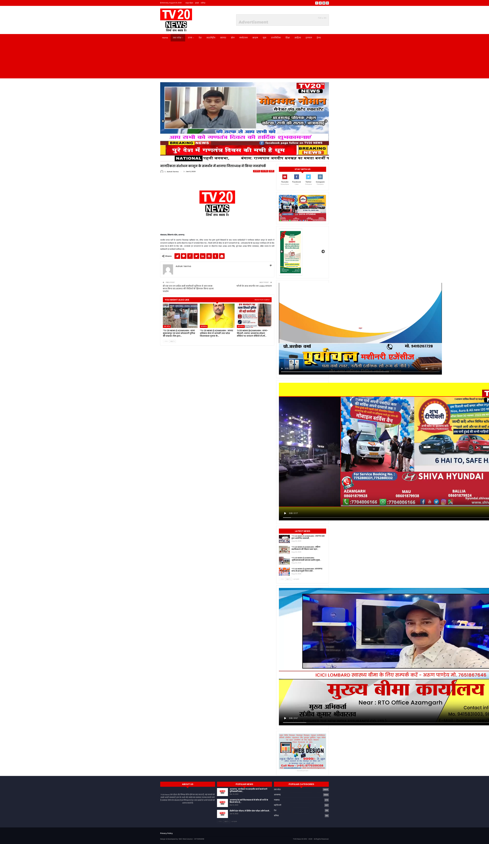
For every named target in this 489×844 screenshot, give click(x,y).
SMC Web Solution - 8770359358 (191, 839)
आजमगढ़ (256, 171)
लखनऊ (277, 800)
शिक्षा (288, 37)
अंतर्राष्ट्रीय (210, 37)
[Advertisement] (244, 60)
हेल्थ (319, 37)
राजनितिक (276, 37)
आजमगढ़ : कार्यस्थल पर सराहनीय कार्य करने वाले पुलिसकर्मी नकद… (248, 790)
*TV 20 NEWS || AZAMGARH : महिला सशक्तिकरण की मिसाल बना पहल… (305, 548)
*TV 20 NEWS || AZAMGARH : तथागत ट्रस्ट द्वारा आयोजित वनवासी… (308, 537)
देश (200, 37)
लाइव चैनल (189, 3)
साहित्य (298, 37)
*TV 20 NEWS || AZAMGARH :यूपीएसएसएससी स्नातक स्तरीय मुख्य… (306, 559)
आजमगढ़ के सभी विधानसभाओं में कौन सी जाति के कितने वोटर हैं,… (249, 801)
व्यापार (223, 37)
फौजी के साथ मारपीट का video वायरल (254, 286)
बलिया (276, 815)
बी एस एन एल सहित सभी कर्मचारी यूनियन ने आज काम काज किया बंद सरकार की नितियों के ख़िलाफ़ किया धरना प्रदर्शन (188, 289)
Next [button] (326, 121)
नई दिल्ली (277, 805)
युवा (264, 37)
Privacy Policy (166, 833)
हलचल (309, 37)
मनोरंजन (243, 37)
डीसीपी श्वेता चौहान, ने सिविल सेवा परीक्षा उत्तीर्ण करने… (250, 811)
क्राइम (255, 37)
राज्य (190, 37)
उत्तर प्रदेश (177, 37)
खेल (233, 37)
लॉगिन (203, 3)
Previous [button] (163, 121)
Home (165, 37)
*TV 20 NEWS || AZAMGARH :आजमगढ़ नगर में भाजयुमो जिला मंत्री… (306, 570)
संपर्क (197, 3)
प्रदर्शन (271, 171)
